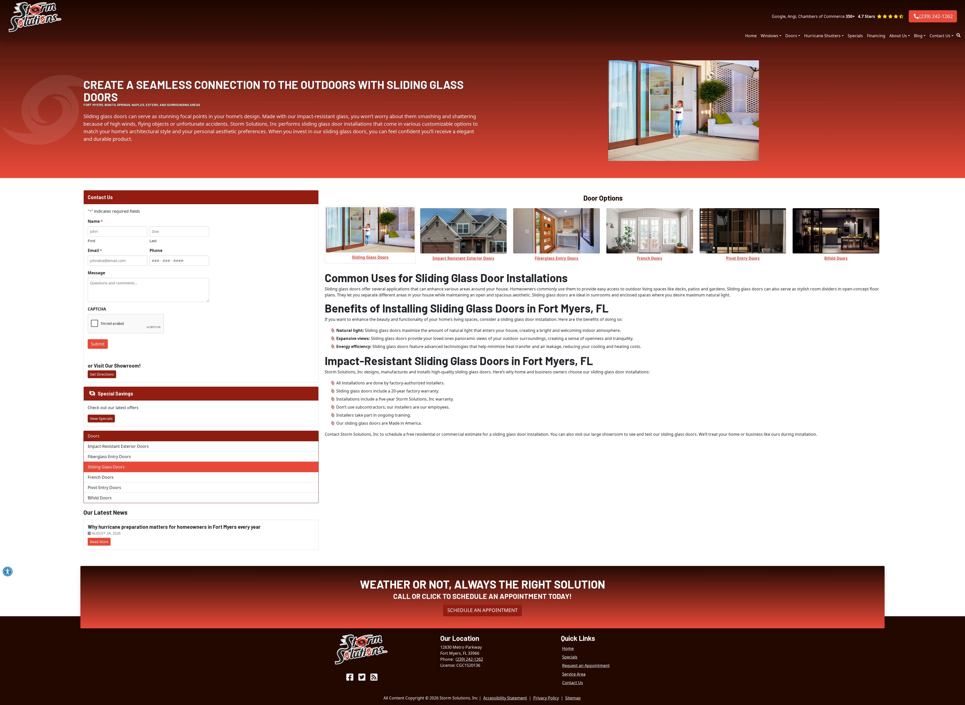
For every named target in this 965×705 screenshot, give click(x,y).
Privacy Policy (546, 698)
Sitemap (573, 698)
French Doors (101, 477)
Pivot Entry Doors (104, 487)
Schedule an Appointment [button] (482, 610)
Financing (876, 35)
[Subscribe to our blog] (373, 678)
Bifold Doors (100, 498)
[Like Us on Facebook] (349, 678)
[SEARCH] (959, 33)
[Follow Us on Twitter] (361, 678)
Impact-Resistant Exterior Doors (118, 446)
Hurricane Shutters (822, 35)
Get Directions (102, 374)
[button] (880, 16)
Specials (855, 35)
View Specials (101, 418)
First (91, 240)
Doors (791, 35)
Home (751, 35)
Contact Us (940, 35)
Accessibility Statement (505, 698)
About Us (898, 35)
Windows (769, 35)
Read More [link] (99, 541)
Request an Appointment (586, 665)
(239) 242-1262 (936, 16)
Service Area (574, 674)
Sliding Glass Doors (106, 467)
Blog (918, 35)
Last (153, 240)
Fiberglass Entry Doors (109, 456)
